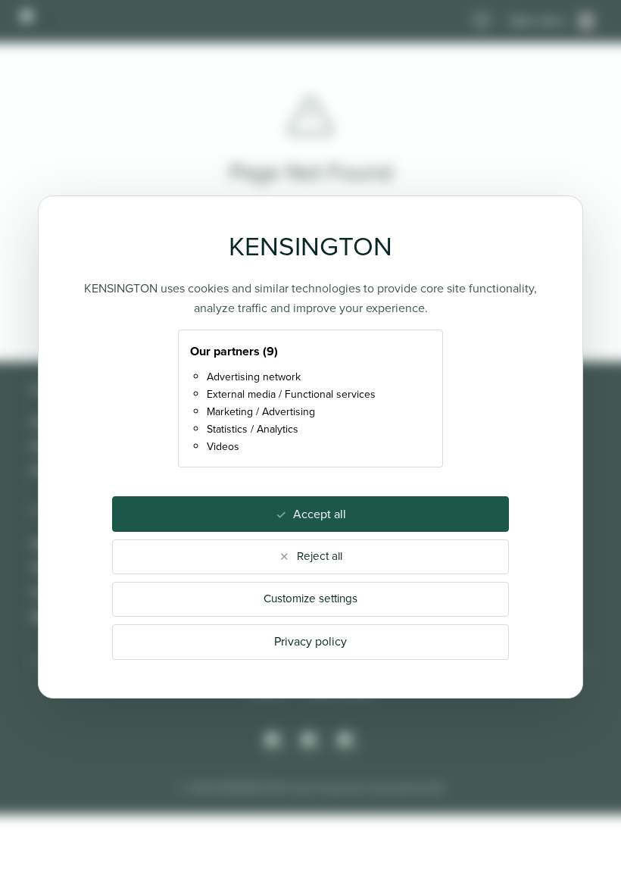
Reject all (319, 556)
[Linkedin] (347, 742)
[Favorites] (482, 21)
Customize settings (310, 598)
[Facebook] (310, 742)
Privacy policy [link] (310, 641)
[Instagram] (274, 742)
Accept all (319, 514)
